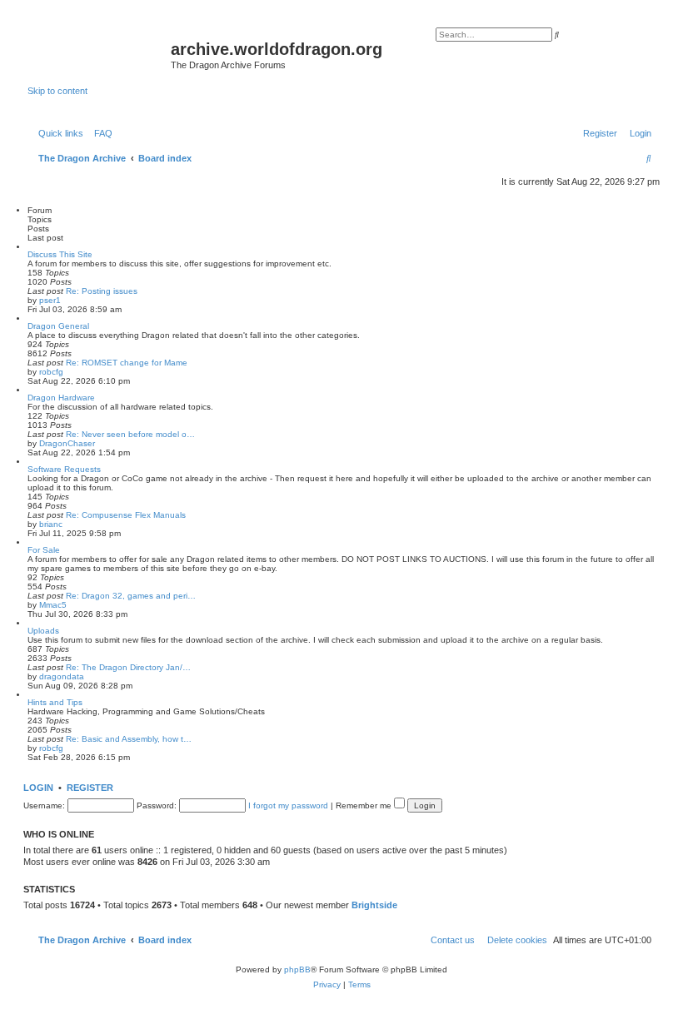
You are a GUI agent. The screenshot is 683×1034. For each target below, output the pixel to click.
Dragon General (58, 326)
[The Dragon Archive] (99, 54)
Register (90, 788)
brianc (50, 524)
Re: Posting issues (101, 291)
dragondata (61, 676)
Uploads (43, 630)
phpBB (297, 969)
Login (38, 788)
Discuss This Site (59, 254)
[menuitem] (99, 133)
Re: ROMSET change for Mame (126, 362)
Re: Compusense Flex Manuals (126, 514)
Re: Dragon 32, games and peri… (131, 595)
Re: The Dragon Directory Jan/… (128, 667)
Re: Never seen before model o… (130, 434)
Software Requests (64, 469)
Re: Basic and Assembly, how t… (129, 738)
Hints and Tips (54, 702)
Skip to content (57, 91)
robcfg (51, 371)
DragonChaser (67, 443)
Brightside (374, 905)
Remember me (365, 805)
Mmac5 (53, 604)
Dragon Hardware (61, 397)
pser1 (50, 300)
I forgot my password (288, 805)
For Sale (43, 549)
